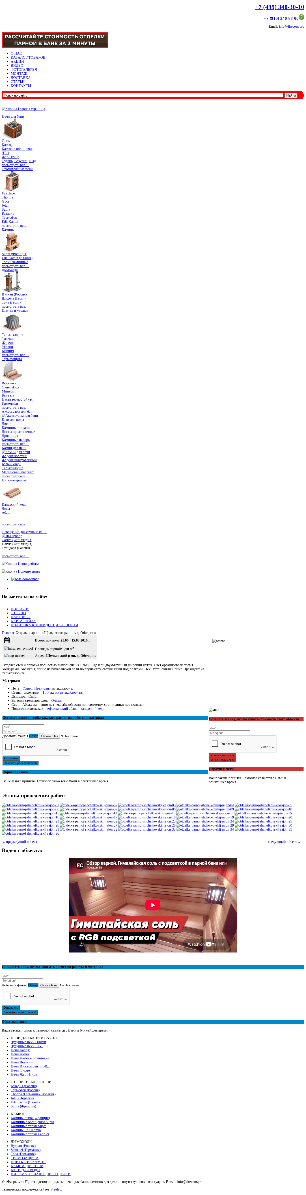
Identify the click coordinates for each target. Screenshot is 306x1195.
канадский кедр (92, 708)
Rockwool (9, 383)
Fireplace (8, 193)
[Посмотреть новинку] (25, 579)
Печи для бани (13, 116)
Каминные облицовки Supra (32, 1122)
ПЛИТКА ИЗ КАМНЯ (28, 1162)
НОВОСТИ (20, 609)
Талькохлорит (12, 335)
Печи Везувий (22, 1062)
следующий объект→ (284, 842)
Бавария (8, 213)
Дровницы (10, 436)
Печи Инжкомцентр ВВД (30, 1066)
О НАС (16, 53)
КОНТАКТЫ (21, 86)
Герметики (10, 403)
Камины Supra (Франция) (30, 1118)
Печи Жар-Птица (24, 1074)
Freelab (56, 1189)
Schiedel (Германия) (26, 1150)
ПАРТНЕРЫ (20, 617)
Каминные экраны (16, 428)
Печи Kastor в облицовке (30, 1058)
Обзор (33, 736)
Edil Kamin (10, 221)
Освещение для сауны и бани (24, 532)
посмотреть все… (15, 165)
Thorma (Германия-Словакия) (33, 1094)
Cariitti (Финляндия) (17, 540)
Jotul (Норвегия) (23, 1098)
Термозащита (12, 359)
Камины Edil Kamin (26, 1130)
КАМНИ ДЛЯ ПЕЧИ (27, 1166)
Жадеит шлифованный (19, 460)
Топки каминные (15, 262)
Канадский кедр (14, 504)
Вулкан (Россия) (14, 294)
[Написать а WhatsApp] (301, 18)
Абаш (6, 512)
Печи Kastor (20, 1054)
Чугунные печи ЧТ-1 (27, 1046)
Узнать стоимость (223, 755)
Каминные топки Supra (28, 1126)
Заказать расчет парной (20, 763)
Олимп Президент (37, 688)
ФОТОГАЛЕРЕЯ (24, 69)
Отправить (11, 758)
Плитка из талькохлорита (62, 692)
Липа (6, 508)
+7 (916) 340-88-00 (281, 18)
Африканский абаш (62, 708)
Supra (6, 209)
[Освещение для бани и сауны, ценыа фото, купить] (12, 536)
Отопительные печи (17, 169)
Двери (6, 424)
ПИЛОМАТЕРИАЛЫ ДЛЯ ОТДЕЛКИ (41, 1174)
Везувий (20, 161)
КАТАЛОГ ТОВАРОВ (28, 57)
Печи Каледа (20, 1050)
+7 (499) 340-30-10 (279, 7)
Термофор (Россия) (25, 1090)
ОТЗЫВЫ (18, 613)
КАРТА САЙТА (23, 621)
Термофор (9, 217)
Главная (8, 633)
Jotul (5, 205)
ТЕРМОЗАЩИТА (25, 1158)
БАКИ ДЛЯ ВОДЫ (25, 1170)
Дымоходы (10, 270)
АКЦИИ (17, 61)
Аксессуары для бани (18, 411)
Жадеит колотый (14, 456)
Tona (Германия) (23, 1154)
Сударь (7, 161)
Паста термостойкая (17, 399)
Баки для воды (13, 419)
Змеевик (8, 339)
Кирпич (8, 351)
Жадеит (7, 343)
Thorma (7, 197)
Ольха (56, 700)
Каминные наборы (16, 440)
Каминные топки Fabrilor (30, 1134)
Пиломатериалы (14, 480)
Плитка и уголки (15, 310)
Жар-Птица (10, 157)
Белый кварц (12, 464)
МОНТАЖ (19, 73)
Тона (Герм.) (11, 302)
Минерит (9, 391)
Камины (8, 230)
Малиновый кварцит (18, 472)
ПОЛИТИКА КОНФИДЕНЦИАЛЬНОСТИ (44, 625)
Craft (32, 696)
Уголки (7, 347)
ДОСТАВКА (21, 77)
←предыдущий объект (19, 842)
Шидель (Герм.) (14, 298)
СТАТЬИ (18, 82)
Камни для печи (14, 448)
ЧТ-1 (5, 153)
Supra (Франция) (14, 254)
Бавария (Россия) (24, 1086)
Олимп (7, 141)
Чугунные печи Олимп (28, 1042)
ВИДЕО (17, 65)
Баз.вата (8, 395)
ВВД (32, 161)
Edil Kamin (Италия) (17, 258)
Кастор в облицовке (17, 149)
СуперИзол (10, 387)
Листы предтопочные (18, 432)
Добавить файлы (15, 736)
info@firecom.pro (291, 26)
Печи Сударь (20, 1070)
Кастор (7, 145)
